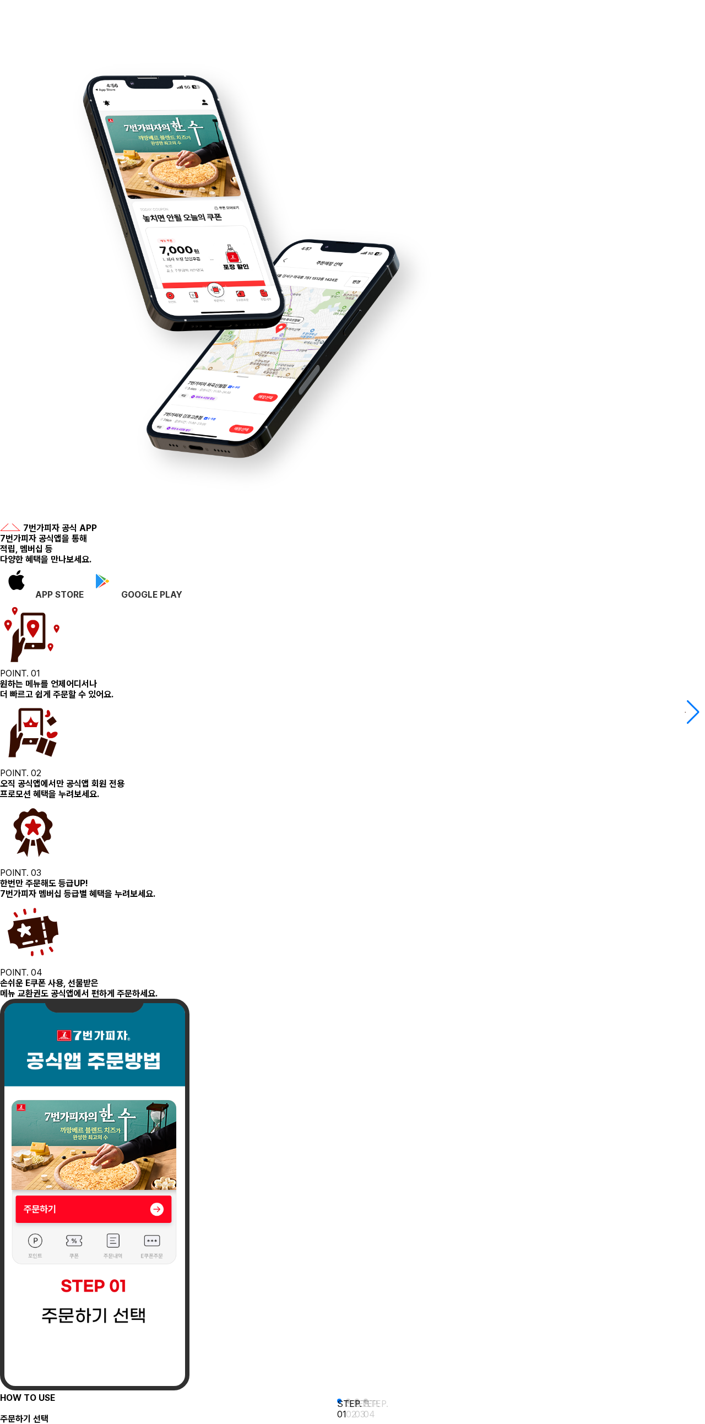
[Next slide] (692, 712)
